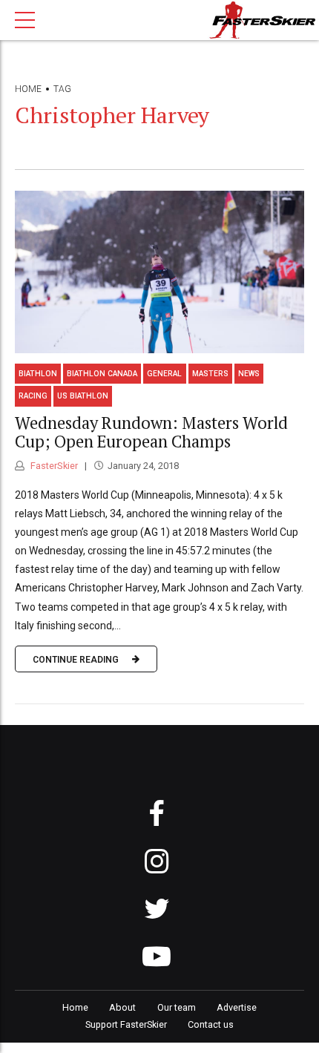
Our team (176, 1007)
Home (28, 89)
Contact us (211, 1024)
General (164, 374)
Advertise (237, 1007)
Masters (210, 374)
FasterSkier (53, 465)
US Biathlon (82, 396)
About (122, 1007)
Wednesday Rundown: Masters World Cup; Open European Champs (151, 432)
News (249, 374)
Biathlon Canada (102, 374)
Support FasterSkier (126, 1024)
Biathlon (38, 374)
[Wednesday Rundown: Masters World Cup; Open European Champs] (159, 272)
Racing (33, 396)
